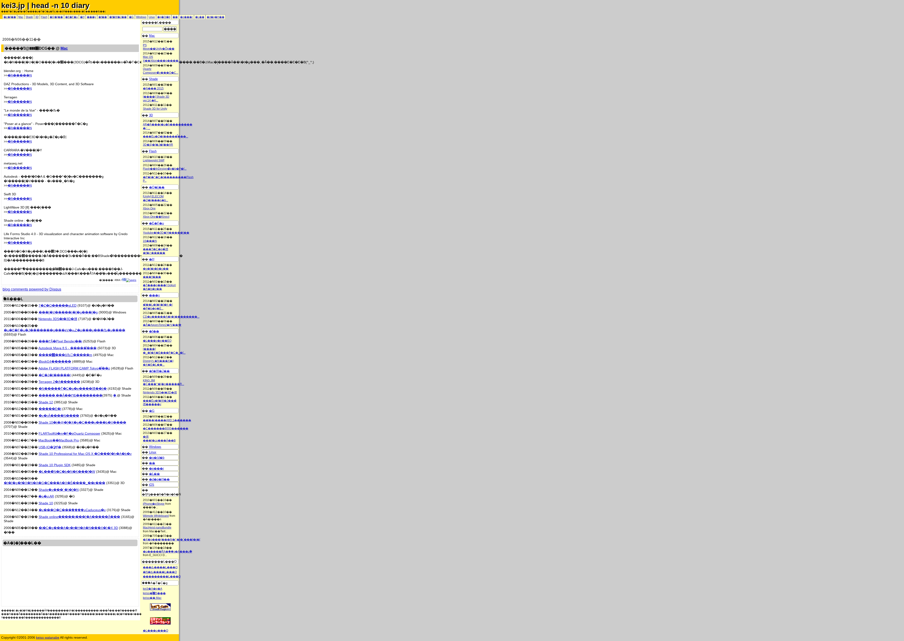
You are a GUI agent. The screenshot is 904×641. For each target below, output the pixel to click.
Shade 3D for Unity (155, 108)
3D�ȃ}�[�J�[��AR (158, 144)
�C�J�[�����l (55, 375)
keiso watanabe (47, 637)
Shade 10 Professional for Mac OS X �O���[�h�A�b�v (85, 454)
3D (37, 17)
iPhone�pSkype (154, 503)
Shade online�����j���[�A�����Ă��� (79, 517)
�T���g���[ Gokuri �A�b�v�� (159, 287)
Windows (141, 17)
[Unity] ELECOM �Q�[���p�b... (155, 198)
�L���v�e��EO (157, 340)
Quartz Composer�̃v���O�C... (160, 70)
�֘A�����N (20, 75)
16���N (150, 241)
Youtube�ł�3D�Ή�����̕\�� (166, 232)
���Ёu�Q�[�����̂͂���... (165, 136)
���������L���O (162, 576)
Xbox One (149, 208)
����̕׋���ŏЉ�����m (65, 355)
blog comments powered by (32, 289)
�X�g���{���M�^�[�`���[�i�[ (171, 539)
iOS (151, 484)
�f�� (102, 17)
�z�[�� (10, 17)
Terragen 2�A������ (59, 382)
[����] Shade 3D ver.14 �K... (156, 98)
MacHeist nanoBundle (157, 527)
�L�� (199, 17)
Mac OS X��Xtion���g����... (162, 58)
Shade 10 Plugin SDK (55, 465)
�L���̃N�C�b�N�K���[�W (67, 471)
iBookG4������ (55, 361)
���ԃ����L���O (160, 567)
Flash (44, 17)
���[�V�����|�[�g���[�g (68, 312)
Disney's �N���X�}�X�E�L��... (158, 362)
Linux (152, 17)
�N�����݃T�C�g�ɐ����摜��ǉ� (73, 388)
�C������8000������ (165, 428)
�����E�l (50, 409)
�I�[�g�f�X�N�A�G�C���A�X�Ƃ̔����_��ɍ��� (54, 483)
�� (175, 17)
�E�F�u (71, 17)
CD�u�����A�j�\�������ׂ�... (171, 316)
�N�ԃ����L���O (160, 572)
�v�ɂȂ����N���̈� (59, 415)
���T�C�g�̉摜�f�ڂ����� (155, 251)
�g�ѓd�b (163, 17)
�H (82, 17)
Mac (20, 17)
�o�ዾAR (46, 496)
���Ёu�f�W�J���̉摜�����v (160, 402)
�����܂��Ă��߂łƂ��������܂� (78, 395)
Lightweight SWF (154, 160)
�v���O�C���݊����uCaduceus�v (72, 510)
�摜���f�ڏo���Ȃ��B (159, 438)
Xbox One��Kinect (156, 216)
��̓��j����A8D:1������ (167, 420)
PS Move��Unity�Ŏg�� (158, 47)
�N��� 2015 (153, 88)
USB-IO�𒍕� (50, 447)
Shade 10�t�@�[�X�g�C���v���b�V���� (82, 422)
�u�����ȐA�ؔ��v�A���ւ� (167, 551)
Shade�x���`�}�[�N (59, 490)
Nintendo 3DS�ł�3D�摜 (57, 319)
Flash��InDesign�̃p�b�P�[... (164, 168)
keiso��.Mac (152, 598)
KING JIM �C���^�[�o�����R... (163, 382)
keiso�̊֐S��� (154, 593)
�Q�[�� (56, 17)
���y (91, 17)
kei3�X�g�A (152, 588)
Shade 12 (46, 402)
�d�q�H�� (215, 17)
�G (131, 17)
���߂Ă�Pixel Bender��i (60, 341)
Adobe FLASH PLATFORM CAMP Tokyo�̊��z (74, 368)
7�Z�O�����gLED (58, 305)
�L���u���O (155, 630)
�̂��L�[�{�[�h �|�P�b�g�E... (158, 306)
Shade (29, 17)
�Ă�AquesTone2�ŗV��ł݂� (162, 325)
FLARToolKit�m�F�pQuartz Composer (69, 433)
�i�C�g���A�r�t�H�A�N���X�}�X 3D (78, 528)
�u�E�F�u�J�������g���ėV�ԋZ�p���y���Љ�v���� (64, 330)
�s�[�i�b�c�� (156, 268)
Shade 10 (46, 503)
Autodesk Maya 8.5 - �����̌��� (67, 348)
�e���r (186, 17)
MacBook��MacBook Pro (58, 440)
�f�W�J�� (118, 17)
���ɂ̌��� (152, 277)
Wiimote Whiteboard (156, 515)
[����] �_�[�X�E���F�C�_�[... (164, 350)
